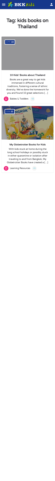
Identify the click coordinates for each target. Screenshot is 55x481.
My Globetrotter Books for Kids (27, 144)
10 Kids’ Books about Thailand (27, 75)
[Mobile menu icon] (4, 5)
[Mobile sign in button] (51, 4)
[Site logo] (21, 5)
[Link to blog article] (27, 123)
